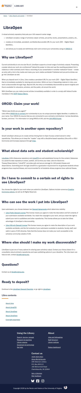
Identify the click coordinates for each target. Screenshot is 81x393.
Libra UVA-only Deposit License (16, 225)
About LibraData (11, 312)
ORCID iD (68, 49)
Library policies (53, 342)
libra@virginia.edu (22, 255)
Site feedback (36, 376)
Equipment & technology (25, 345)
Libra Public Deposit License (16, 213)
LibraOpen (46, 289)
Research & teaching (24, 340)
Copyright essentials (13, 320)
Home (5, 16)
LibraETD (35, 158)
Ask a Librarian (37, 373)
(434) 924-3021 (37, 357)
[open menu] (77, 7)
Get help (20, 347)
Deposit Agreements (39, 209)
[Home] (12, 5)
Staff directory (53, 340)
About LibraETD (11, 307)
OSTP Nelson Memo (21, 94)
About (51, 333)
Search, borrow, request (25, 337)
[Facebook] (38, 380)
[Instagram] (43, 380)
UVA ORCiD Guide (55, 119)
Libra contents (9, 295)
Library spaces (22, 342)
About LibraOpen (11, 316)
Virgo (34, 141)
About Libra (10, 303)
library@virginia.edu (39, 359)
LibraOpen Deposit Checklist (23, 289)
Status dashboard (54, 347)
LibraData (5, 158)
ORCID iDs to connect (18, 114)
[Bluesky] (33, 380)
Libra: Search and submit (16, 16)
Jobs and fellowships (55, 337)
